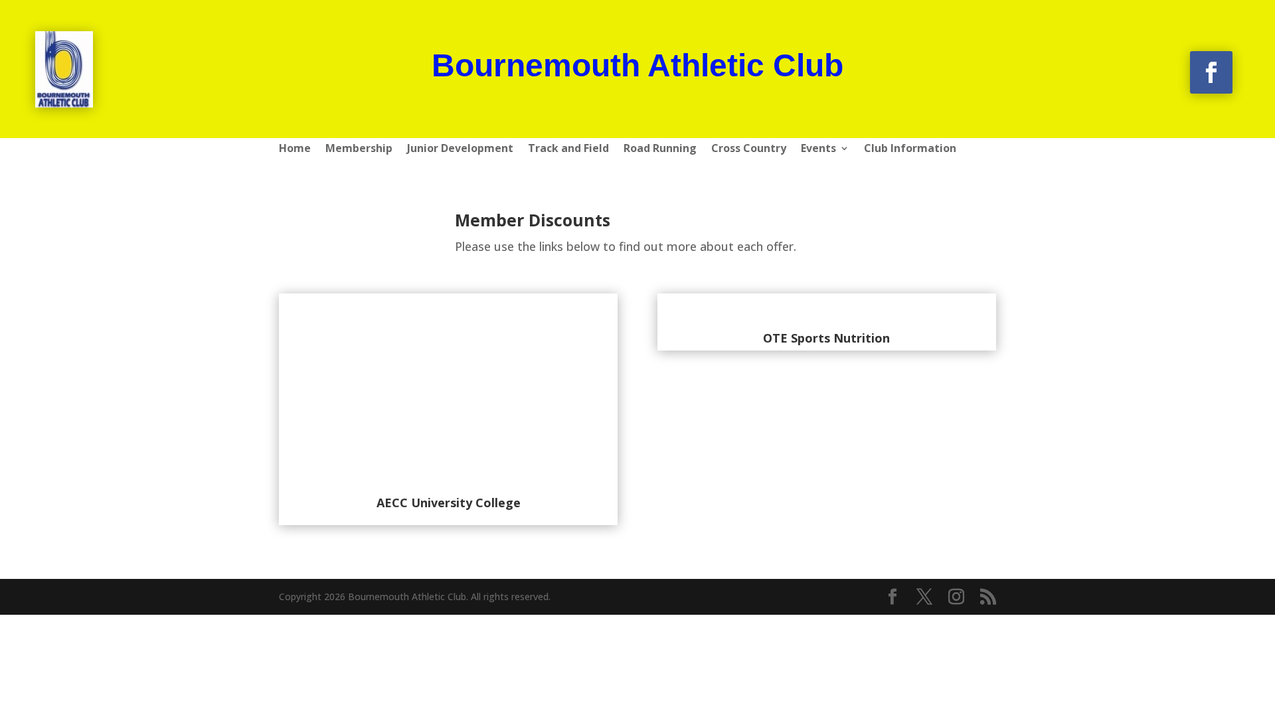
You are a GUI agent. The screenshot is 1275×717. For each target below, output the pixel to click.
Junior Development (460, 149)
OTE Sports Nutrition (826, 338)
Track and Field (568, 149)
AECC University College (449, 503)
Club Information (910, 149)
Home (295, 149)
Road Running (660, 149)
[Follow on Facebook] (1211, 72)
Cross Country (748, 149)
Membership (358, 149)
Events (818, 149)
